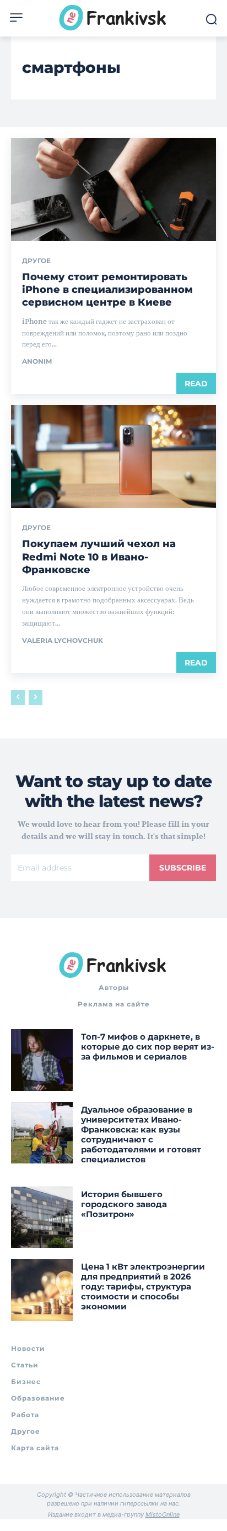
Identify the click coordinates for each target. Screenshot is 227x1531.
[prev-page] (18, 697)
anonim (37, 361)
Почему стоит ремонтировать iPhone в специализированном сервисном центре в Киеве (107, 290)
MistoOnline (162, 1514)
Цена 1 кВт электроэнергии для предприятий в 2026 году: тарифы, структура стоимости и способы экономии (143, 1286)
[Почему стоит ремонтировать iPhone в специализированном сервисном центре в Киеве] (113, 189)
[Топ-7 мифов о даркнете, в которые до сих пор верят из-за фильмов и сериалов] (42, 1060)
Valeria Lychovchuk (62, 640)
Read (196, 384)
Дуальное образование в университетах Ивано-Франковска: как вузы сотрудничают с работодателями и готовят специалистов (141, 1134)
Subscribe (182, 868)
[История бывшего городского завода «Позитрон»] (42, 1218)
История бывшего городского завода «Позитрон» (124, 1204)
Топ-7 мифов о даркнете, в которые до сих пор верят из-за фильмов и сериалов (147, 1046)
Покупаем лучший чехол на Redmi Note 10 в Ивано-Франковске (99, 557)
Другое (36, 261)
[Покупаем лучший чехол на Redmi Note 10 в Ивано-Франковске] (113, 456)
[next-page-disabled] (35, 697)
